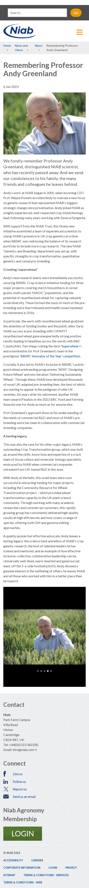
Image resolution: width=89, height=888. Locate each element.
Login (53, 867)
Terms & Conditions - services (46, 875)
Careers (37, 860)
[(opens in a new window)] (44, 834)
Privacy (71, 867)
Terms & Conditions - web (22, 882)
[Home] (44, 31)
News (38, 45)
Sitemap (9, 875)
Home (7, 45)
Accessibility (13, 860)
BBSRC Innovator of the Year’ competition (50, 356)
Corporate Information (21, 867)
